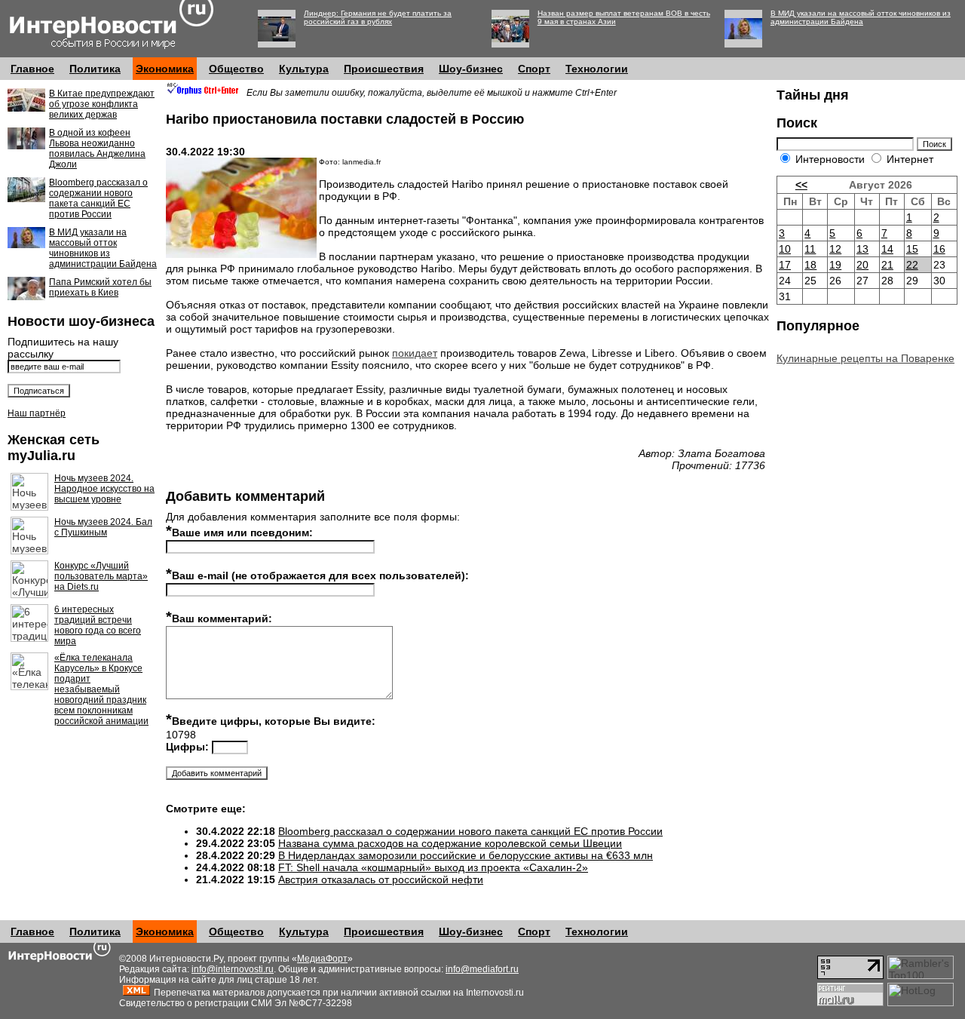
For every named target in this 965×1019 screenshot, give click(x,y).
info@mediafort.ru (482, 969)
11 (810, 249)
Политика (95, 69)
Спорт (534, 69)
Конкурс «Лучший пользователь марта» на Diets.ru (101, 576)
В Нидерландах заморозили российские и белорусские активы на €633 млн (465, 855)
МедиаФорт (322, 958)
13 (862, 249)
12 (835, 249)
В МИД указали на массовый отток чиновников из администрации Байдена (860, 17)
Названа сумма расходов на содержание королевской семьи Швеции (450, 843)
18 (810, 265)
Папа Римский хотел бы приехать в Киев (100, 287)
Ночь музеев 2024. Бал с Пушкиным (103, 527)
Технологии (596, 69)
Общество (236, 69)
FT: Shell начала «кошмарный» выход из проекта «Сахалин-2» (433, 867)
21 (887, 265)
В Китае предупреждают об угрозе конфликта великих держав (102, 104)
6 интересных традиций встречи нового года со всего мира (97, 625)
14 (887, 249)
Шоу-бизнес (471, 69)
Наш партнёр (37, 413)
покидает (414, 353)
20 (862, 265)
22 (912, 265)
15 (912, 249)
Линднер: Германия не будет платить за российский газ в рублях (378, 17)
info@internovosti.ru (232, 969)
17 (785, 265)
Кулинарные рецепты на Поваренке (865, 358)
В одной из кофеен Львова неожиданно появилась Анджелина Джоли (97, 148)
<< (801, 185)
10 (785, 249)
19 (835, 265)
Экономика (165, 69)
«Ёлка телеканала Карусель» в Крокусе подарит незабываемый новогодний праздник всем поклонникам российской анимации (101, 689)
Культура (304, 69)
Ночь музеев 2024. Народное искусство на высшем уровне (104, 489)
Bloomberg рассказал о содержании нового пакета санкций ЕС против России (98, 198)
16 (939, 249)
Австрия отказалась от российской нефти (380, 879)
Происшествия (384, 69)
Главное (32, 69)
